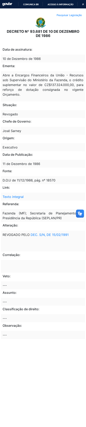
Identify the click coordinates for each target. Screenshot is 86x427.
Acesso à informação (60, 4)
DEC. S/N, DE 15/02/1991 (50, 235)
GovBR (7, 4)
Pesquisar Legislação (69, 15)
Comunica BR (31, 4)
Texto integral (13, 197)
